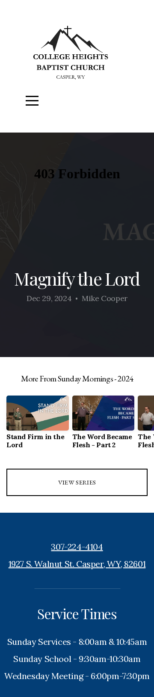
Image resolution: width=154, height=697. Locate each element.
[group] (37, 425)
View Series (77, 482)
